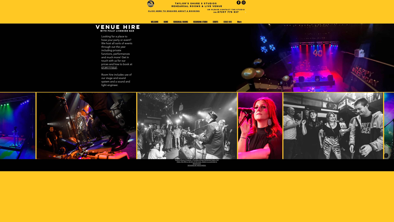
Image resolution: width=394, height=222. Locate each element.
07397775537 (109, 67)
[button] (245, 12)
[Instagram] (244, 3)
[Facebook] (239, 3)
